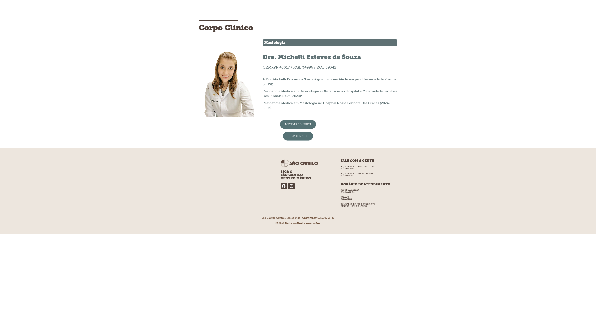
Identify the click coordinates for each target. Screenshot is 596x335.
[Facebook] (284, 186)
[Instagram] (291, 186)
